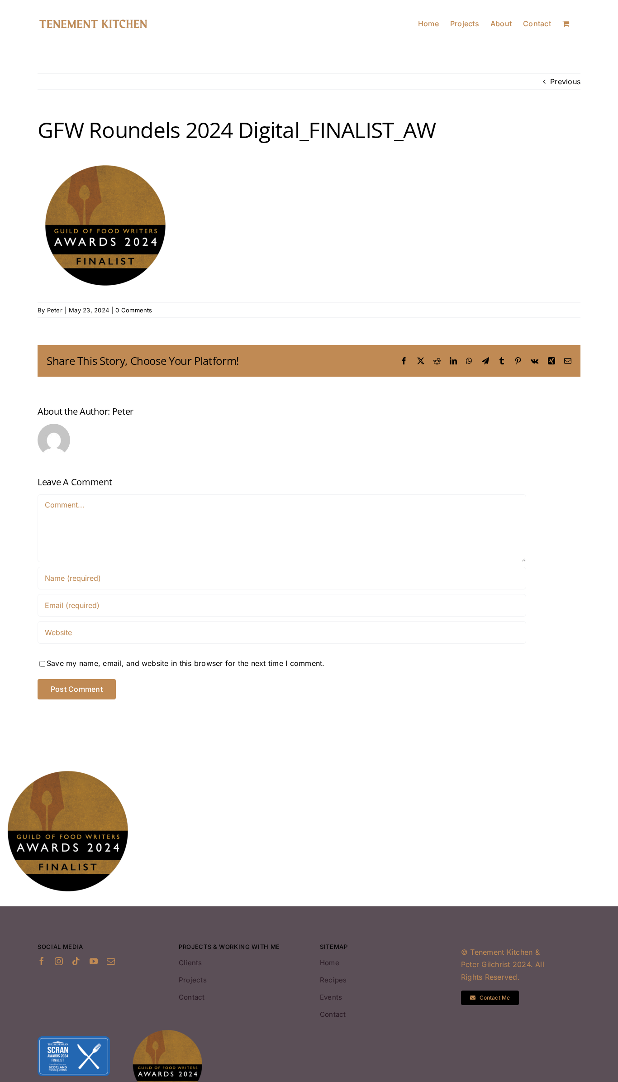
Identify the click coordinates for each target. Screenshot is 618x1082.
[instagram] (59, 961)
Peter (54, 310)
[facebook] (42, 961)
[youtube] (94, 961)
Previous (565, 81)
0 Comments (133, 310)
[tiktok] (76, 961)
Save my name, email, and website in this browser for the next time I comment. (185, 663)
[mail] (111, 961)
